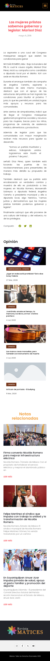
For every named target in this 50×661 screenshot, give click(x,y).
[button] (45, 5)
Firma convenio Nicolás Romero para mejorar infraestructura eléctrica (23, 455)
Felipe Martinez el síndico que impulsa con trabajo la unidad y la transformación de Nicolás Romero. (24, 518)
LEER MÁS (7, 476)
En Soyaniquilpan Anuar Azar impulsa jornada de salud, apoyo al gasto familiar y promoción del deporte (24, 582)
